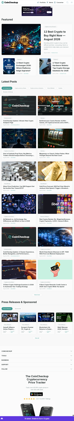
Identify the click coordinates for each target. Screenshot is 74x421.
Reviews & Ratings (8, 92)
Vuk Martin (49, 288)
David (48, 157)
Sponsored (18, 308)
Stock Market (50, 88)
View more (37, 294)
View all (37, 338)
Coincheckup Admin (15, 124)
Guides (60, 88)
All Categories (7, 88)
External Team (12, 332)
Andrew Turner (54, 52)
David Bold (26, 73)
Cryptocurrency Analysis (36, 88)
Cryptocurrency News (20, 88)
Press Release (7, 308)
